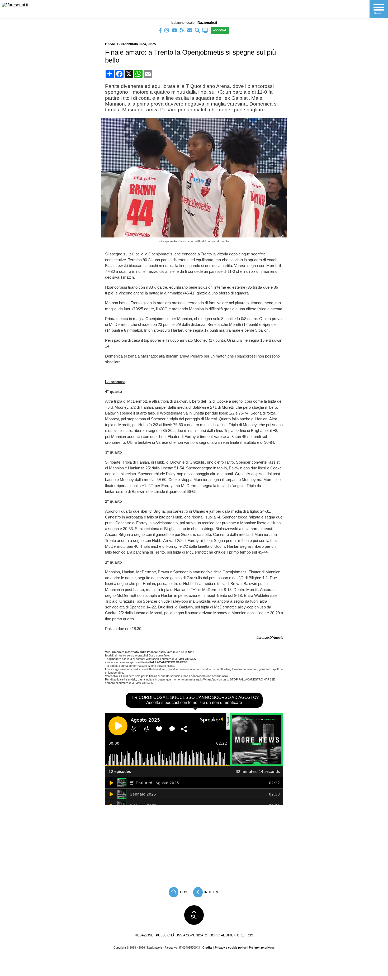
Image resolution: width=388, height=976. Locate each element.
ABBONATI (220, 30)
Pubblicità (165, 935)
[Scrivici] (189, 30)
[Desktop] (205, 30)
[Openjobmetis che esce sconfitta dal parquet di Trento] (196, 236)
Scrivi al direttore (227, 935)
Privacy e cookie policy (231, 947)
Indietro (211, 892)
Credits (207, 947)
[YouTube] (174, 30)
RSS (250, 935)
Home (184, 892)
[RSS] (182, 30)
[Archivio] (197, 30)
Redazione (144, 935)
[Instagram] (166, 30)
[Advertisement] (194, 845)
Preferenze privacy (262, 947)
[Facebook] (160, 30)
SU (194, 917)
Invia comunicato (192, 935)
